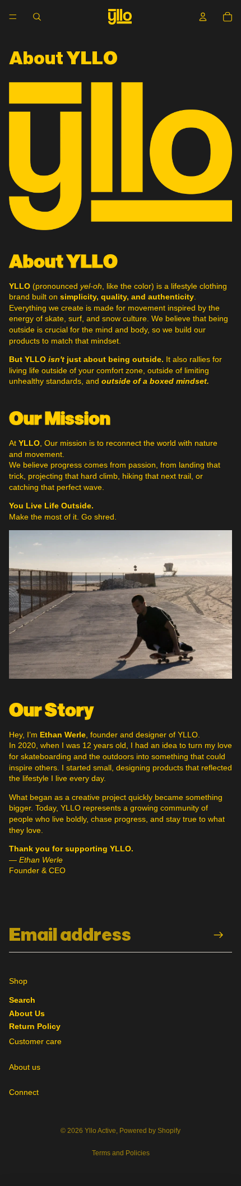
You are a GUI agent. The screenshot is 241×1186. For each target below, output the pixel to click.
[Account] (203, 16)
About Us (27, 1013)
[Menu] (13, 17)
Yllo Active (100, 1131)
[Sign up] (219, 935)
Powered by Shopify (149, 1131)
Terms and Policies (121, 1153)
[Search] (37, 16)
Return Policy (35, 1026)
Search (22, 1000)
